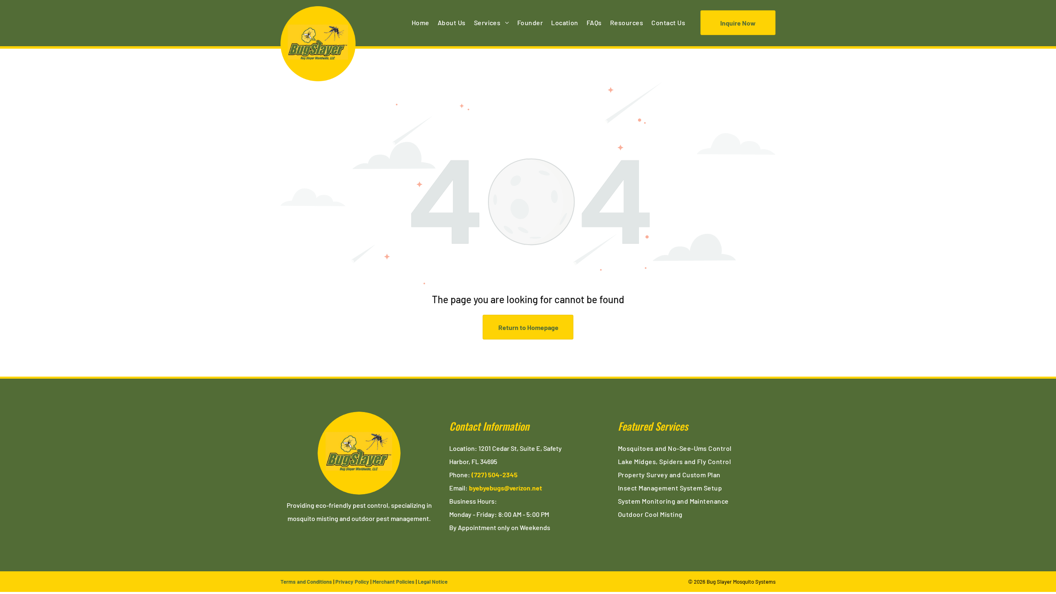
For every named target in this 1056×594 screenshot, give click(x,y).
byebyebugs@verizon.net (505, 488)
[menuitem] (421, 22)
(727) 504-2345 (494, 474)
